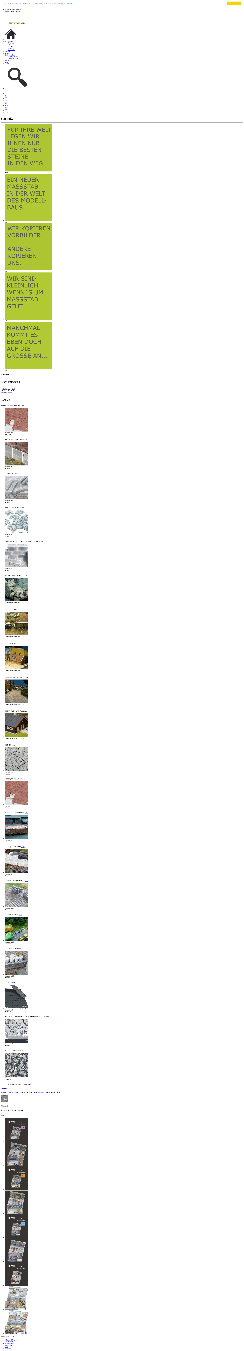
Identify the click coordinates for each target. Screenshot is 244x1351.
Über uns (11, 43)
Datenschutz (8, 1345)
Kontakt (7, 63)
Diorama (7, 53)
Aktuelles (11, 48)
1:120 (6, 110)
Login (6, 62)
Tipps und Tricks (13, 58)
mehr (26, 439)
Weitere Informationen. (66, 3)
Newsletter (11, 50)
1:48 (6, 102)
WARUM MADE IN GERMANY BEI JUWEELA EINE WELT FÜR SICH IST (32, 1092)
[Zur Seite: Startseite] (11, 39)
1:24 (6, 95)
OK (234, 3)
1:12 (6, 93)
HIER (11, 405)
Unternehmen (9, 41)
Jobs (9, 44)
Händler (7, 60)
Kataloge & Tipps (10, 55)
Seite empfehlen (9, 1343)
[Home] (14, 24)
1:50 (6, 103)
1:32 (6, 97)
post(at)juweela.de (6, 392)
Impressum (8, 1348)
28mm (6, 105)
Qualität (4, 1088)
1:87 (6, 109)
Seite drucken (9, 1342)
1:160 (6, 112)
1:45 (6, 100)
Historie (10, 46)
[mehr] (28, 171)
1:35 (6, 98)
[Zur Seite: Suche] (17, 88)
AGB (6, 1347)
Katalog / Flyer (12, 57)
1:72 (6, 107)
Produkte (7, 51)
